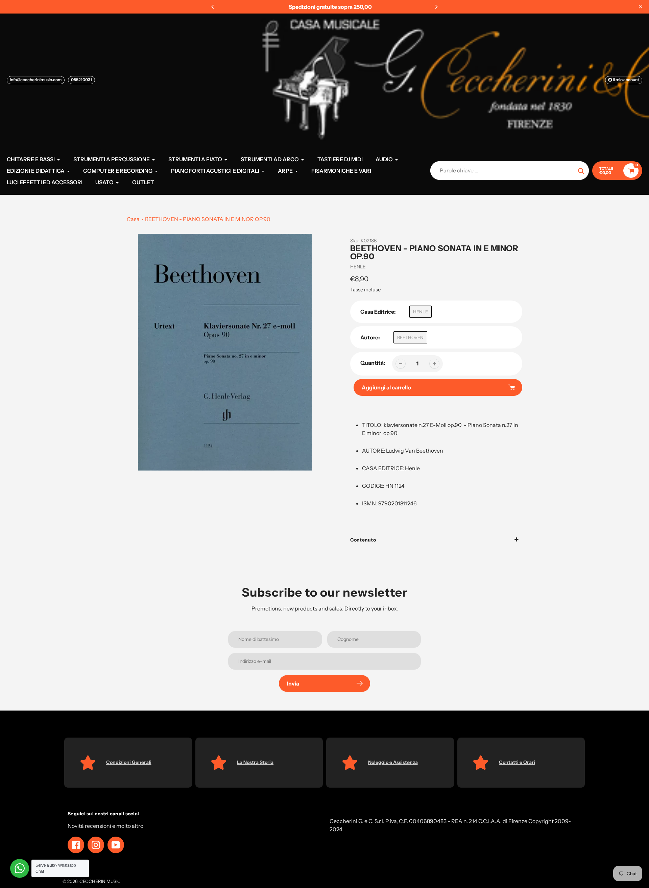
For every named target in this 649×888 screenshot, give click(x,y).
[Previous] (213, 6)
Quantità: (372, 362)
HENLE (358, 267)
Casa (133, 219)
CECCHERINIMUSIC (100, 881)
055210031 (81, 79)
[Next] (436, 6)
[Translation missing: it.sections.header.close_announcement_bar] (640, 6)
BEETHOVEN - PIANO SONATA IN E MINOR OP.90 (207, 219)
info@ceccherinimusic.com (36, 79)
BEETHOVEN (410, 337)
